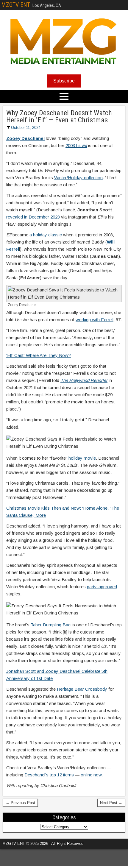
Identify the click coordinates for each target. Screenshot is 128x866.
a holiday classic (45, 234)
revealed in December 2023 (33, 216)
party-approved (102, 586)
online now (91, 774)
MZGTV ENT (15, 4)
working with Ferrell (94, 319)
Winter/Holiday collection (78, 177)
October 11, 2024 (25, 127)
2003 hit (76, 145)
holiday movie (82, 458)
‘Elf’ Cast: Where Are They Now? (38, 355)
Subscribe (64, 80)
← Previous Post (20, 803)
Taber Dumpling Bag (51, 624)
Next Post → (111, 803)
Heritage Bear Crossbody (82, 689)
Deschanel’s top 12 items (49, 774)
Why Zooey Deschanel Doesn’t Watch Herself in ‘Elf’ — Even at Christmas (59, 116)
